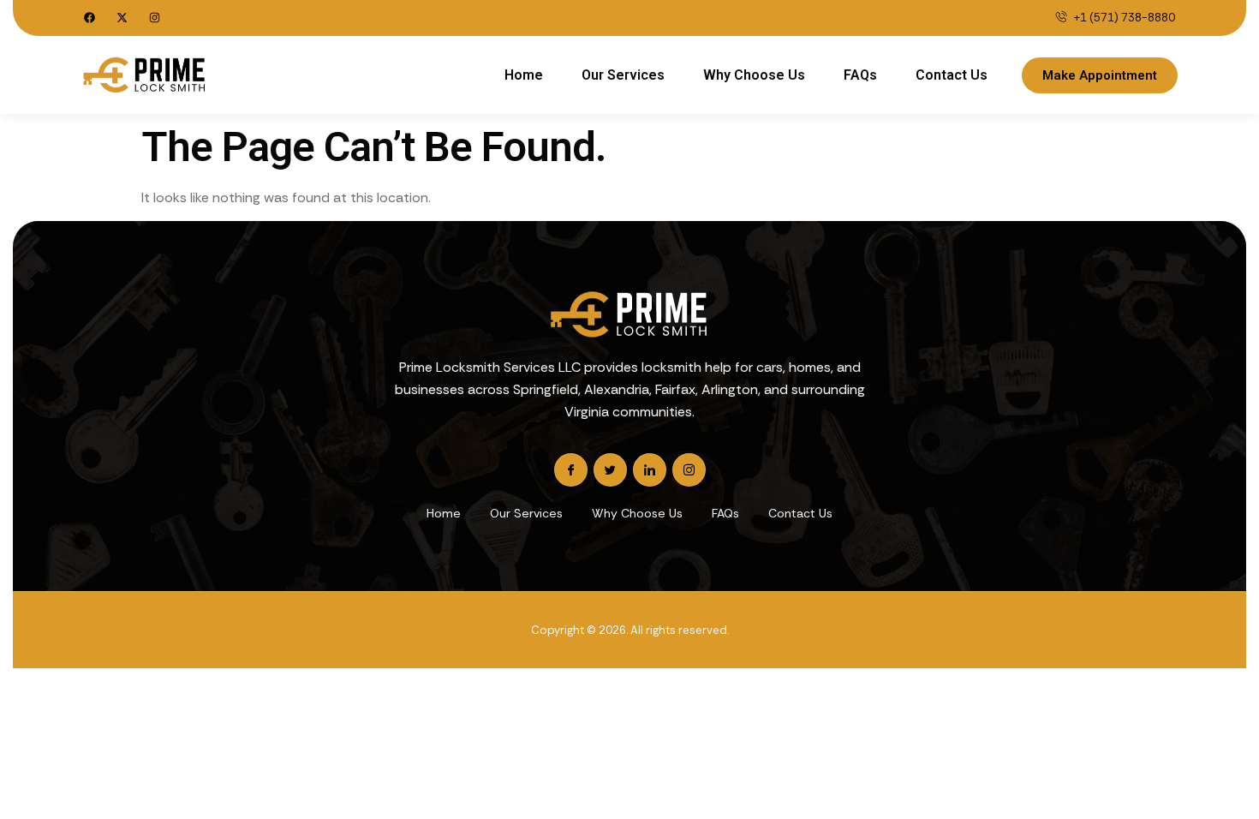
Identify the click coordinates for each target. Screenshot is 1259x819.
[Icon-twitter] (610, 470)
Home (523, 75)
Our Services (623, 75)
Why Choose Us (754, 75)
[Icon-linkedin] (649, 470)
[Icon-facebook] (571, 470)
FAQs (860, 75)
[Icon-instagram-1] (689, 470)
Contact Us (952, 75)
